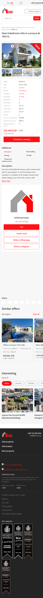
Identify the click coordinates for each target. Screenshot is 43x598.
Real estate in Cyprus (8, 27)
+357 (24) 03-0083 (21, 221)
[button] (38, 55)
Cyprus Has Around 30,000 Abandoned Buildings (13, 416)
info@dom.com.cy (35, 436)
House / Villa (6, 29)
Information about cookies (12, 514)
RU (8, 3)
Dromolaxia (22, 91)
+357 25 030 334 (34, 433)
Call (21, 227)
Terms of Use (7, 510)
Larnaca (31, 27)
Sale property (8, 441)
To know (21, 94)
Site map (5, 503)
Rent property (8, 451)
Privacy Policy (7, 506)
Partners (5, 499)
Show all (36, 314)
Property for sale (22, 27)
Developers (8, 152)
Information (7, 446)
